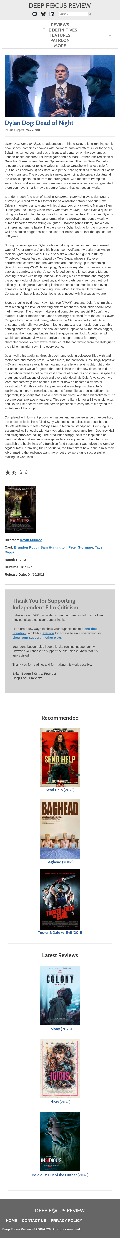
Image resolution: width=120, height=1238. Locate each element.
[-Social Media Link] (34, 14)
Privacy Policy (66, 1220)
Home (11, 1220)
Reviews (60, 24)
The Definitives (60, 30)
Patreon (60, 40)
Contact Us (34, 1220)
